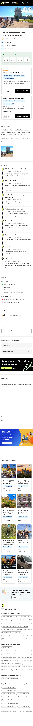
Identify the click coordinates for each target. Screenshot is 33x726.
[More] (20, 316)
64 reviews (9, 39)
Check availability (23, 91)
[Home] (9, 3)
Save (14, 597)
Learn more (7, 443)
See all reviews (16, 331)
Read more (4, 142)
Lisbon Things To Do (19, 711)
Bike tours (29, 711)
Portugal (8, 711)
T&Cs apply (16, 368)
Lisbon (16, 39)
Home (3, 711)
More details (7, 86)
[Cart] (23, 2)
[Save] (14, 466)
